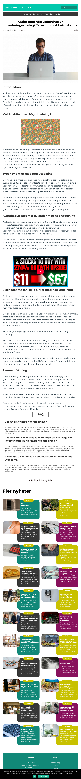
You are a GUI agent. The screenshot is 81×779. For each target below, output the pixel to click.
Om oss (36, 14)
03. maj (28, 591)
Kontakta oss (55, 14)
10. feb (67, 636)
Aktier (76, 30)
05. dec (67, 658)
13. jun (67, 545)
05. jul (28, 523)
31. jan (28, 658)
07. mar (67, 613)
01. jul (67, 523)
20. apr (67, 591)
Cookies (44, 14)
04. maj (67, 568)
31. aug (67, 726)
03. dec (28, 681)
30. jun (28, 545)
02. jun (28, 568)
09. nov (67, 681)
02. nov (67, 703)
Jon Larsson (21, 30)
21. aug (28, 500)
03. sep (28, 726)
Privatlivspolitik (43, 776)
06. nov (28, 703)
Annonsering (26, 14)
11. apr (28, 613)
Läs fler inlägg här (40, 480)
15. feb (28, 636)
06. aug (67, 500)
